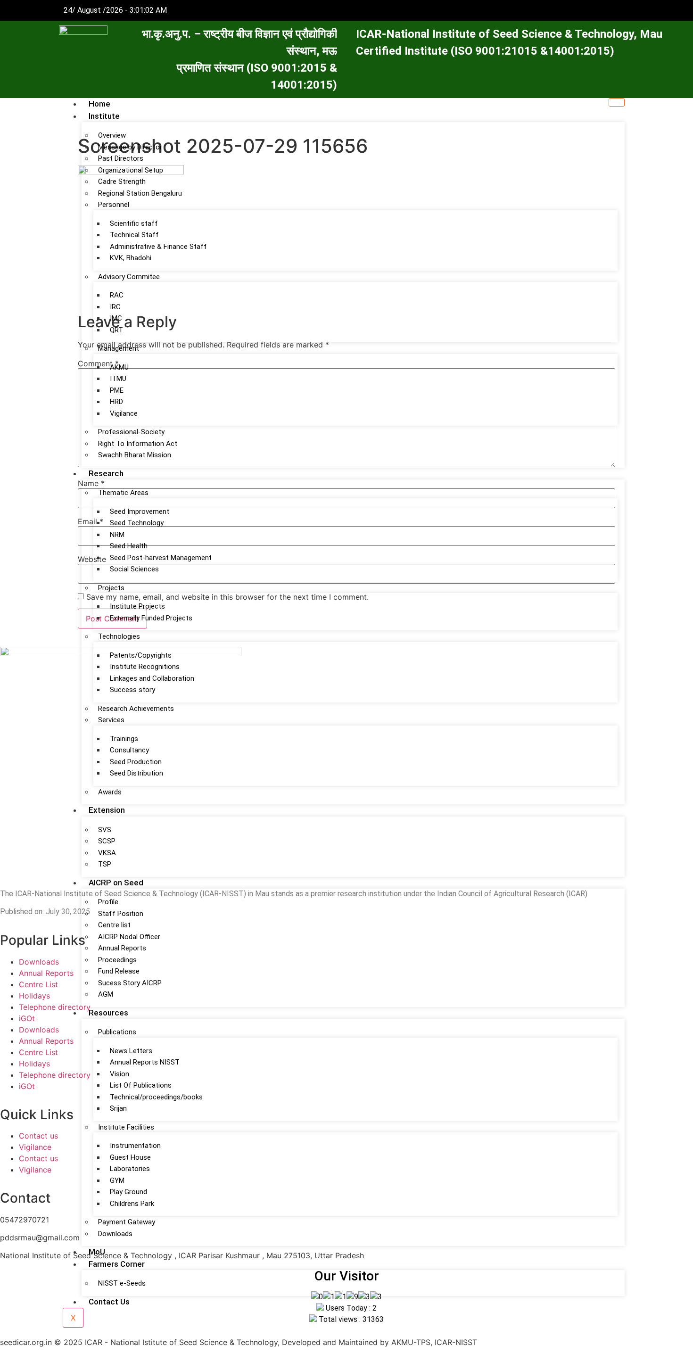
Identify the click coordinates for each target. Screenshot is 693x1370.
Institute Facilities (126, 1127)
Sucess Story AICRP (130, 983)
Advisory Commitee (129, 276)
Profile (108, 902)
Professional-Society (131, 432)
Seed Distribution (136, 773)
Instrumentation (135, 1145)
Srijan (118, 1108)
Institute (104, 116)
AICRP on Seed (116, 882)
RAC (117, 295)
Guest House (130, 1157)
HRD (116, 401)
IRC (115, 307)
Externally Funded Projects (151, 618)
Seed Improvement (139, 511)
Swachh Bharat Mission (134, 455)
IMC (116, 318)
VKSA (107, 853)
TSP (104, 864)
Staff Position (120, 913)
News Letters (131, 1051)
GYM (117, 1180)
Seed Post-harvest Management (161, 557)
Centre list (114, 925)
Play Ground (128, 1192)
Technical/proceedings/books (156, 1097)
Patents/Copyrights (141, 655)
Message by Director (130, 147)
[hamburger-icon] (617, 102)
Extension (107, 810)
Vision (119, 1074)
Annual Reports (122, 948)
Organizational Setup (130, 170)
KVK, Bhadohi (130, 258)
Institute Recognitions (145, 666)
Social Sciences (134, 569)
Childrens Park (132, 1203)
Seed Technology (137, 523)
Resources (108, 1012)
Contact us (38, 1135)
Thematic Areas (123, 492)
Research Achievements (136, 708)
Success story (132, 689)
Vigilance (124, 413)
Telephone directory (55, 1007)
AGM (105, 994)
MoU (97, 1251)
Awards (110, 792)
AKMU (119, 367)
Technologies (119, 636)
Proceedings (117, 960)
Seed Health (129, 546)
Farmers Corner (117, 1264)
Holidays (34, 995)
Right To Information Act (137, 443)
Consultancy (129, 750)
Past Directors (120, 158)
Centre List (38, 984)
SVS (104, 829)
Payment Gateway (126, 1222)
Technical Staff (134, 235)
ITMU (118, 378)
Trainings (124, 739)
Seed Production (136, 762)
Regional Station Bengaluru (140, 193)
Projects (111, 588)
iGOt (27, 1018)
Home (99, 103)
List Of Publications (141, 1085)
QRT (116, 330)
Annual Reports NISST (145, 1062)
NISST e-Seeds (122, 1283)
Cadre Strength (122, 181)
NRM (117, 534)
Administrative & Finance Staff (158, 246)
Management (118, 348)
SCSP (107, 841)
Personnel (113, 204)
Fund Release (119, 971)
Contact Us (109, 1301)
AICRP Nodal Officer (129, 937)
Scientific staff (134, 223)
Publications (117, 1032)
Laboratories (130, 1168)
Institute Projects (137, 606)
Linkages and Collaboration (152, 678)
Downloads (115, 1234)
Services (111, 720)
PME (117, 390)
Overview (112, 135)
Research (106, 473)
